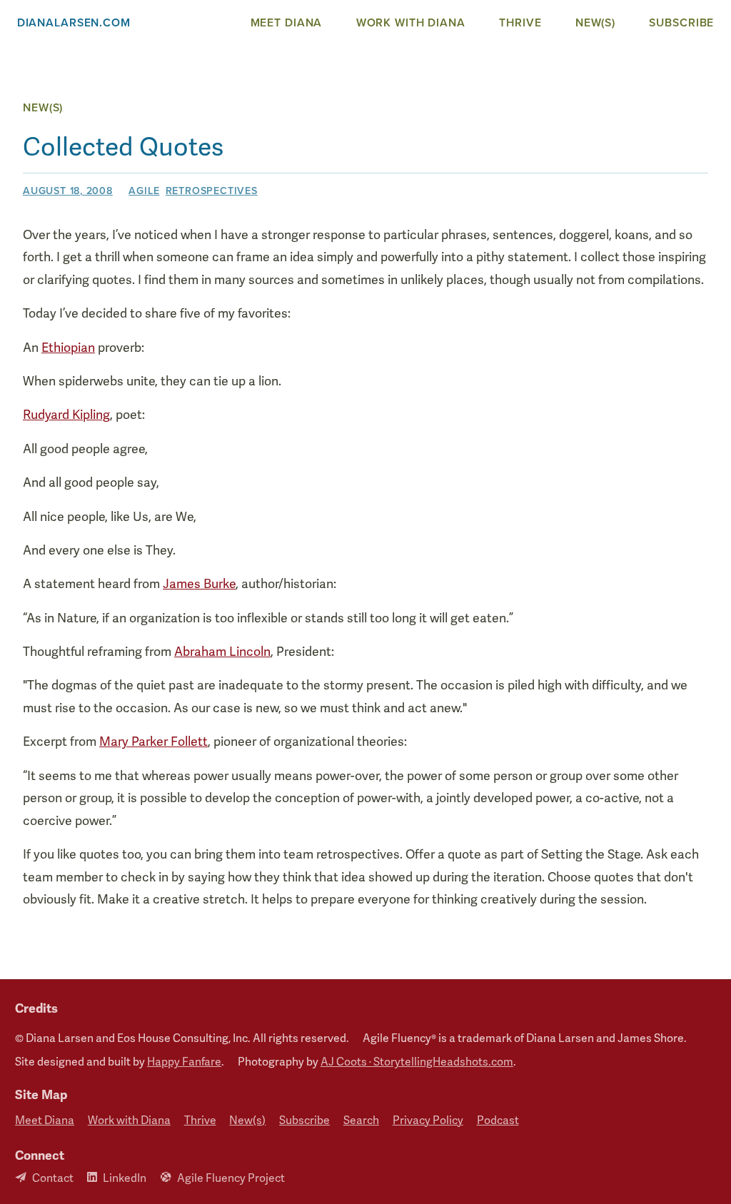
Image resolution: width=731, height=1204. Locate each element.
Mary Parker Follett (153, 741)
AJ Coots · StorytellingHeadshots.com (417, 1062)
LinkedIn (124, 1178)
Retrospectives (212, 190)
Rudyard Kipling (66, 415)
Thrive (520, 22)
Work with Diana (410, 22)
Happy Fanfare (184, 1062)
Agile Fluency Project (231, 1178)
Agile (143, 190)
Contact (53, 1178)
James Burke (199, 584)
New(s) (595, 22)
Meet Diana (287, 22)
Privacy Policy (428, 1121)
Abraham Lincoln (222, 651)
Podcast (498, 1121)
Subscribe (681, 22)
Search (361, 1121)
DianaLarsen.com (74, 22)
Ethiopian (68, 347)
